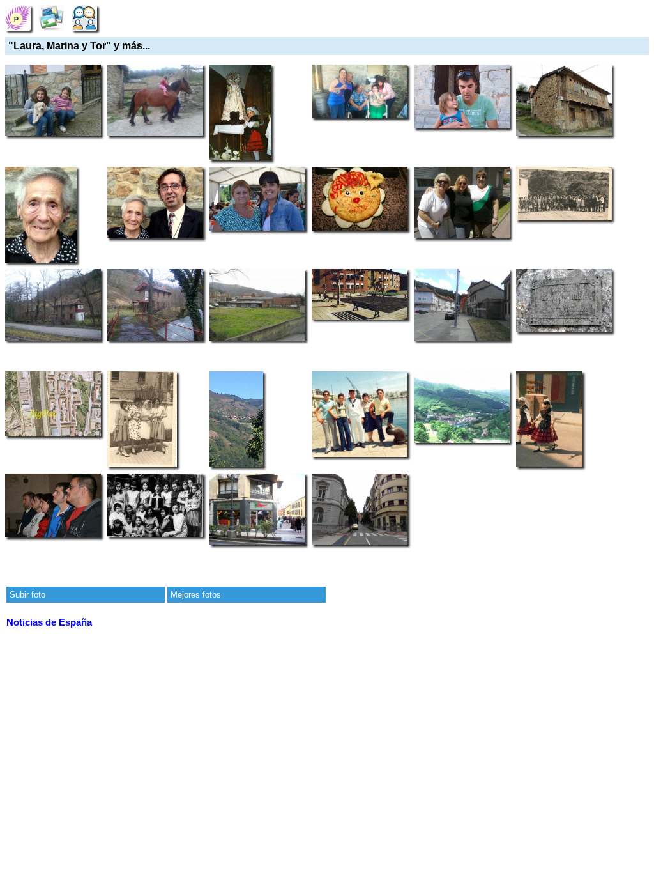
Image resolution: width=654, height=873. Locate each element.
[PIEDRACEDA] (18, 17)
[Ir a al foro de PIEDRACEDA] (84, 17)
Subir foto (27, 594)
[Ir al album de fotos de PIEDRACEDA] (51, 17)
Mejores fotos (196, 594)
